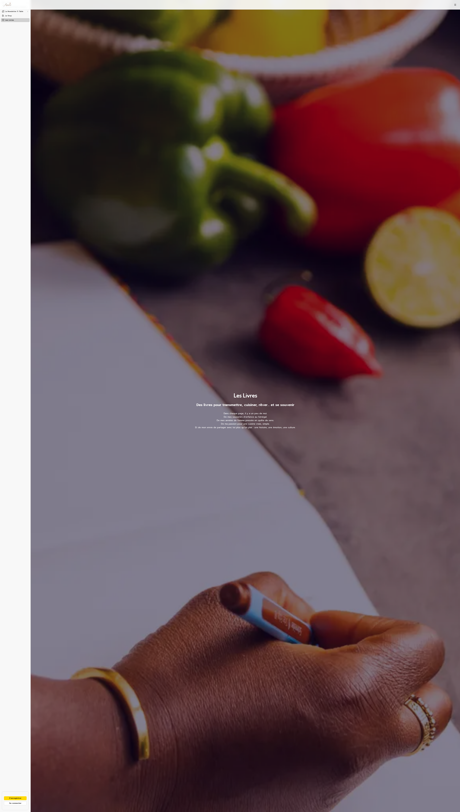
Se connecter (15, 803)
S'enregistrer (15, 798)
